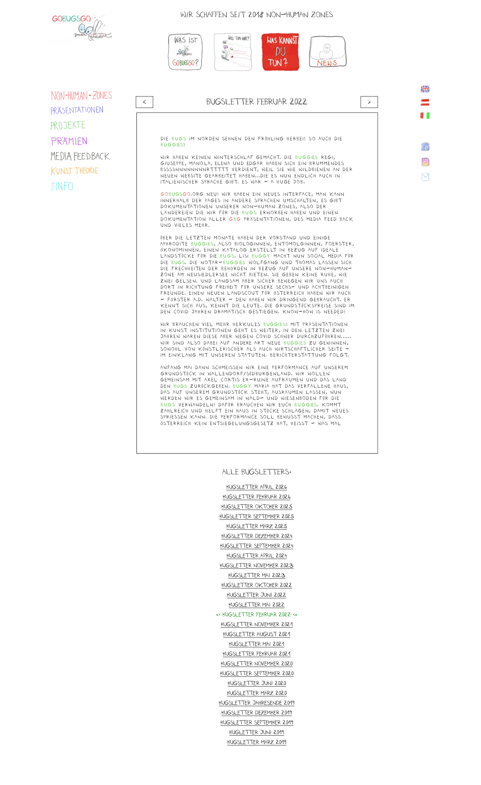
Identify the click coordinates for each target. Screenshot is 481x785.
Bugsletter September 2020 (257, 673)
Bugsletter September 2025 (257, 516)
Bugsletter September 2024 (256, 546)
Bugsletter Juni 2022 (256, 595)
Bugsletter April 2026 (256, 487)
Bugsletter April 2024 (257, 555)
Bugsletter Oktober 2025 (257, 506)
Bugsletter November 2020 (257, 663)
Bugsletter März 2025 (256, 526)
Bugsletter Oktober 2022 (257, 585)
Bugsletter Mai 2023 (256, 575)
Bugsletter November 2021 (257, 624)
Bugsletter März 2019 (256, 742)
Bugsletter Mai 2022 (257, 605)
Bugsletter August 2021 (256, 634)
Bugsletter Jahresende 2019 (256, 703)
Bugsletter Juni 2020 (257, 683)
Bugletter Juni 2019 (256, 732)
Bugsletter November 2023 (257, 565)
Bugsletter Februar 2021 (257, 654)
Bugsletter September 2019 (257, 722)
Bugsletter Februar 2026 (257, 497)
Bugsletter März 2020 (257, 693)
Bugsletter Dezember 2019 (257, 712)
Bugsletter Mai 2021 (256, 644)
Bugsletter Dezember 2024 (257, 536)
